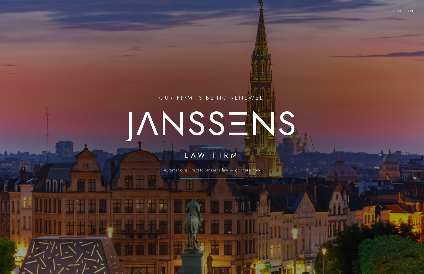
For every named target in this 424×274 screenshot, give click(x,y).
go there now (247, 170)
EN (411, 11)
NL (401, 11)
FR (391, 11)
